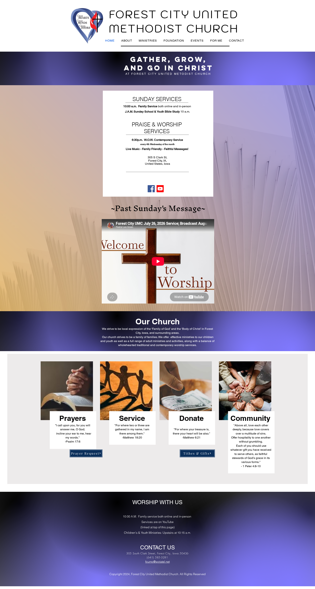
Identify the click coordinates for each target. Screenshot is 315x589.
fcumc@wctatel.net (157, 561)
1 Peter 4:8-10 (252, 466)
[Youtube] (160, 188)
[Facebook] (151, 188)
